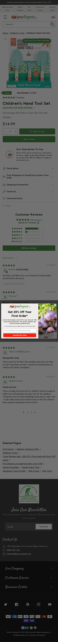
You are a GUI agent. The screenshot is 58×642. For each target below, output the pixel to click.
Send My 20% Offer (20, 335)
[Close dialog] (55, 305)
